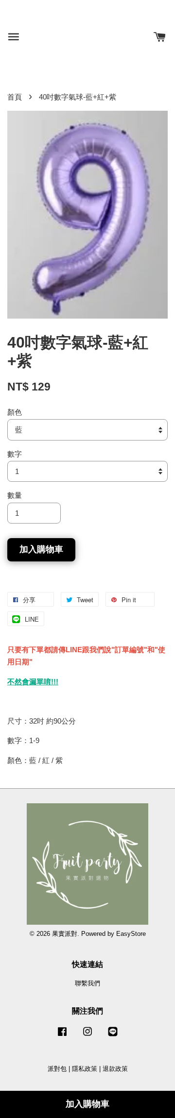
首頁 (14, 97)
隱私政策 (84, 1068)
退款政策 (115, 1068)
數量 (14, 495)
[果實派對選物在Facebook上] (62, 1036)
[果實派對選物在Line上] (113, 1036)
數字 (14, 454)
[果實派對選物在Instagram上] (87, 1036)
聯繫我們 (87, 983)
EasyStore (131, 933)
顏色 (14, 412)
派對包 (57, 1068)
